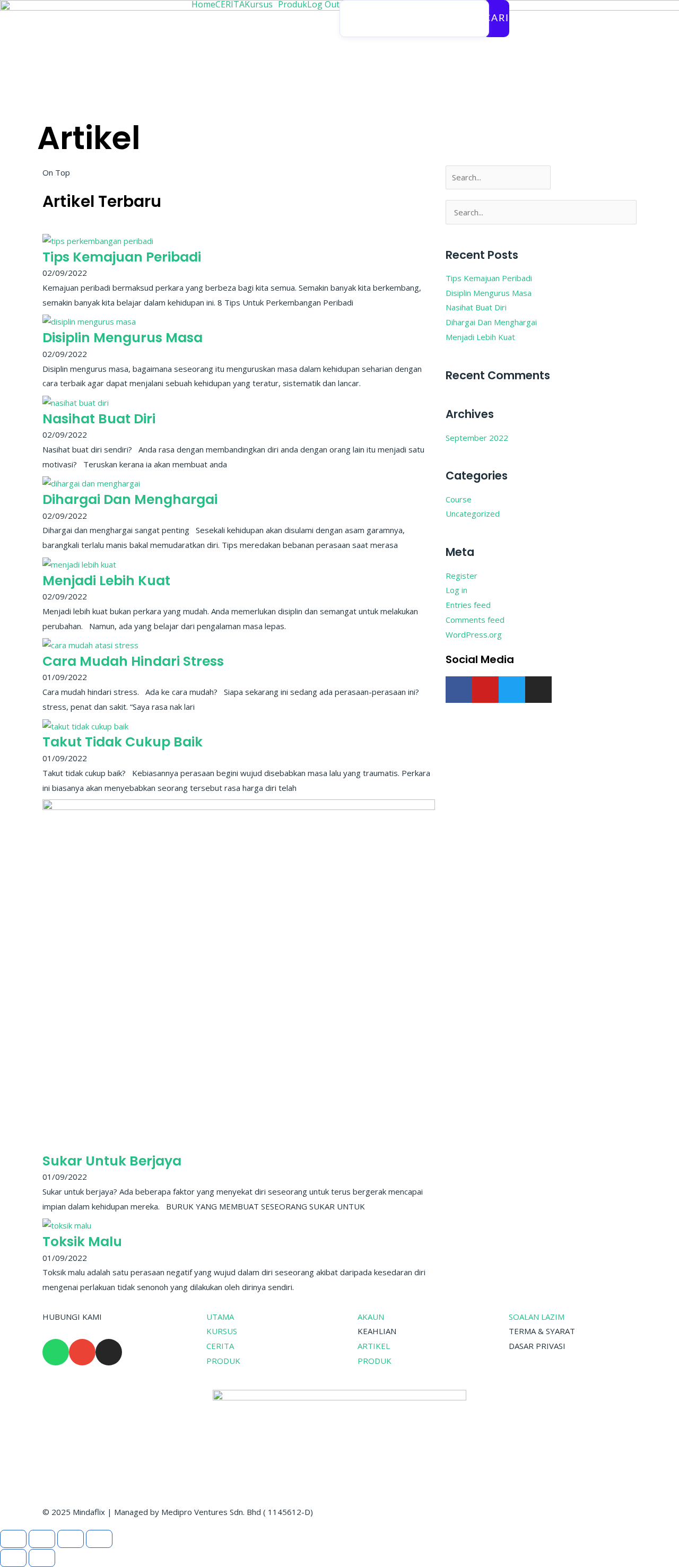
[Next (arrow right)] (42, 1558)
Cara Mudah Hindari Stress (133, 661)
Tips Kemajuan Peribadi (121, 257)
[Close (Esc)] (99, 1539)
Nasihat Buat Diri (98, 419)
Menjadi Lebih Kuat (106, 580)
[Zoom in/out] (13, 1539)
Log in (456, 590)
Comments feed (475, 619)
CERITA (230, 4)
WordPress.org (474, 634)
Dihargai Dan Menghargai (129, 499)
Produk (292, 4)
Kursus (259, 4)
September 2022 (477, 437)
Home (203, 4)
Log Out (323, 4)
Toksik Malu (82, 1241)
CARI (496, 18)
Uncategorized (473, 513)
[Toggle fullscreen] (42, 1539)
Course (459, 499)
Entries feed (468, 604)
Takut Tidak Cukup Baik (122, 742)
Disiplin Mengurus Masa (122, 337)
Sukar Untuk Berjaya (111, 1161)
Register (461, 575)
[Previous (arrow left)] (13, 1558)
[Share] (70, 1539)
